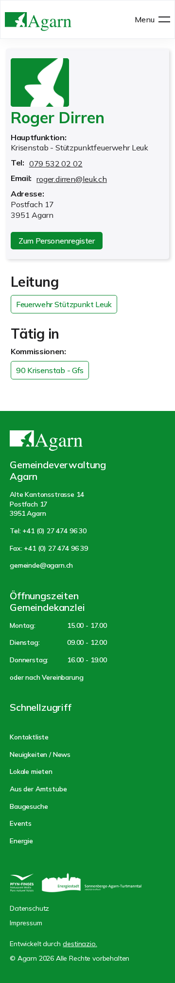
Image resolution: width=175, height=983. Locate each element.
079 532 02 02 (56, 163)
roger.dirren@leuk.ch (71, 179)
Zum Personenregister (56, 241)
